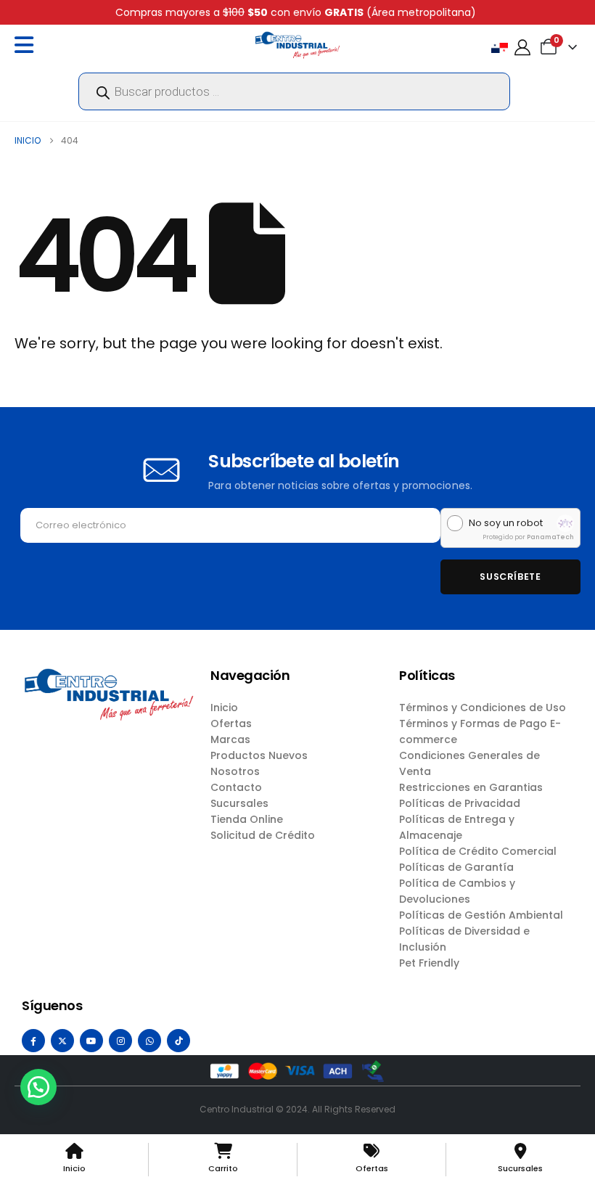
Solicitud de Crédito (262, 835)
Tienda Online (246, 819)
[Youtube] (91, 1040)
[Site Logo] (297, 44)
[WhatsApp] (149, 1040)
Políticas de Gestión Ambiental (481, 915)
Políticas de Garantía (456, 867)
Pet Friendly (429, 963)
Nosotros (235, 771)
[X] (62, 1040)
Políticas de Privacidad (459, 803)
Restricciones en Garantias (471, 787)
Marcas (230, 739)
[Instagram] (120, 1040)
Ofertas (231, 723)
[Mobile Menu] (28, 45)
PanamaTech (550, 537)
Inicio (224, 707)
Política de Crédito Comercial (478, 851)
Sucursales (239, 803)
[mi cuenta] (522, 47)
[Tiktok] (178, 1040)
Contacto (236, 787)
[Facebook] (33, 1040)
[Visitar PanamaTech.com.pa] (565, 523)
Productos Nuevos (259, 755)
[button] (38, 1087)
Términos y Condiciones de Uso (482, 707)
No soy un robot (506, 523)
